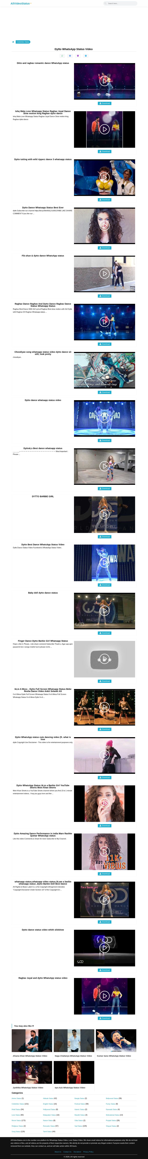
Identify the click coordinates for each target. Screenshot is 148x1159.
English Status (48, 1104)
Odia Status (79, 1120)
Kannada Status (111, 1109)
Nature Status (48, 1120)
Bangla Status (79, 1098)
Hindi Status (16, 1109)
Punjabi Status (111, 1120)
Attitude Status (48, 1098)
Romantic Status (49, 1126)
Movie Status (16, 1120)
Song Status (16, 1131)
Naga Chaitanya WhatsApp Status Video (73, 1056)
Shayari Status (111, 1126)
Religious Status (17, 1126)
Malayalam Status (49, 1115)
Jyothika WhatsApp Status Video (28, 1088)
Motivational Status (112, 1115)
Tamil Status (47, 1131)
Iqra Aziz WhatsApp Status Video (70, 1088)
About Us (58, 1152)
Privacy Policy (88, 1152)
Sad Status (78, 1126)
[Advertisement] (74, 23)
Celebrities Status (23, 42)
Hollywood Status (49, 1109)
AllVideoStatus (21, 3)
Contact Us (67, 1152)
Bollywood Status (112, 1098)
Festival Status (80, 1104)
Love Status (16, 1115)
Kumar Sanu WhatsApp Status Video (114, 1056)
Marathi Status (80, 1115)
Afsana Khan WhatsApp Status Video (30, 1056)
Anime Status (16, 1098)
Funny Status (110, 1104)
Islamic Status (80, 1109)
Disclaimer (77, 1152)
